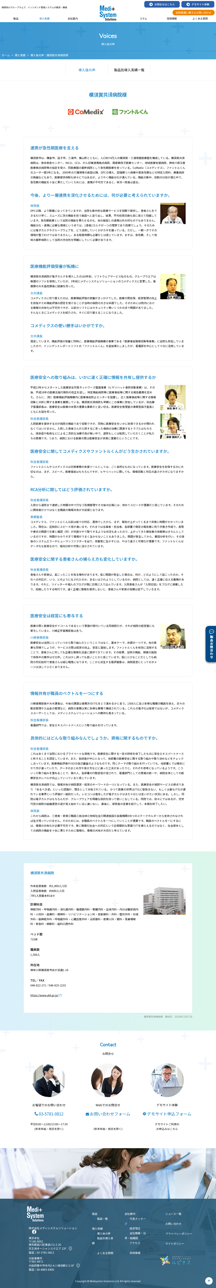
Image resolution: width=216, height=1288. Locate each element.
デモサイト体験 (200, 4)
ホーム (6, 55)
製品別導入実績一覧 (129, 69)
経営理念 (135, 1228)
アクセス (135, 1243)
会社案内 (73, 18)
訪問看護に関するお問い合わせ (193, 12)
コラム (143, 18)
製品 (15, 18)
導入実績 (44, 18)
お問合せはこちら (164, 4)
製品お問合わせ (211, 647)
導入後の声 (86, 69)
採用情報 (172, 18)
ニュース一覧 (173, 1214)
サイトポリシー (174, 1244)
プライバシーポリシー (178, 1234)
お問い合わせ (173, 1224)
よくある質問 (200, 18)
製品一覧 (102, 1219)
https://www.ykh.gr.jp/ (44, 995)
